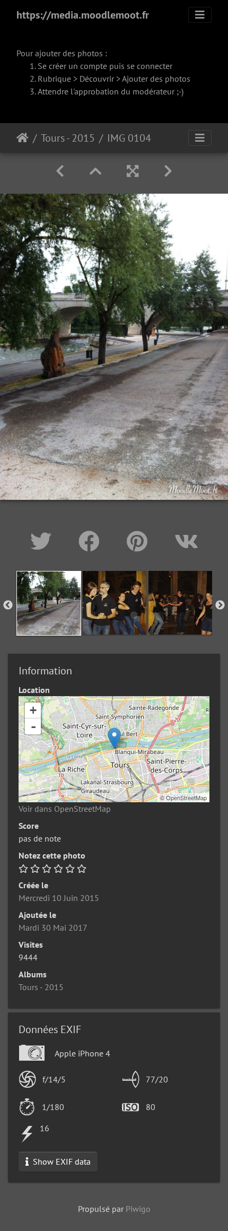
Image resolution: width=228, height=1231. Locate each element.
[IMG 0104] (114, 738)
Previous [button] (8, 605)
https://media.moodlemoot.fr (82, 15)
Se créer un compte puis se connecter (105, 65)
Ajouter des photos (156, 78)
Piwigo (138, 1208)
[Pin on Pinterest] (140, 541)
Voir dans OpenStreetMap (65, 808)
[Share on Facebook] (92, 541)
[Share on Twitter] (44, 541)
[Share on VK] (186, 541)
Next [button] (220, 605)
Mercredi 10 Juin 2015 (59, 897)
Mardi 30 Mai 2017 (53, 927)
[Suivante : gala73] (168, 171)
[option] (49, 603)
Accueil (22, 138)
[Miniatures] (95, 171)
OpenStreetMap (186, 797)
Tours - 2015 (68, 138)
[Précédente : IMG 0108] (60, 171)
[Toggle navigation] (200, 15)
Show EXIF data (61, 1161)
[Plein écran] (132, 171)
